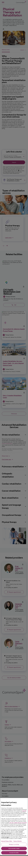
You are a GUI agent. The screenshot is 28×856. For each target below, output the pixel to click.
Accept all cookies (14, 852)
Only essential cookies (14, 848)
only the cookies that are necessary (18, 822)
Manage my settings (14, 844)
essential (24, 810)
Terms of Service (17, 841)
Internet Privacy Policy (6, 841)
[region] (14, 826)
